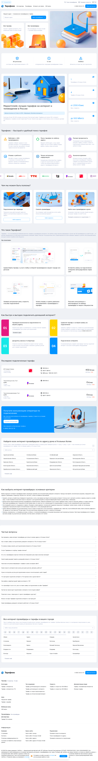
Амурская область (77, 455)
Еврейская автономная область (12, 469)
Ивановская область (55, 469)
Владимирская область (56, 462)
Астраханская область (33, 458)
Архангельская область (10, 458)
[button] (17, 17)
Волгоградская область (79, 462)
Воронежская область (32, 465)
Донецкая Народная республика (81, 465)
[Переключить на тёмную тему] (94, 2)
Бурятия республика (32, 462)
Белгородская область (79, 458)
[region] (49, 633)
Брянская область (8, 462)
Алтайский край (54, 455)
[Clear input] (28, 17)
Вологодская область (9, 465)
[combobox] (17, 17)
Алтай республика (31, 455)
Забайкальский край (32, 469)
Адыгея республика (9, 455)
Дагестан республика (55, 465)
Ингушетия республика (79, 469)
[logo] (8, 6)
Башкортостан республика (57, 458)
